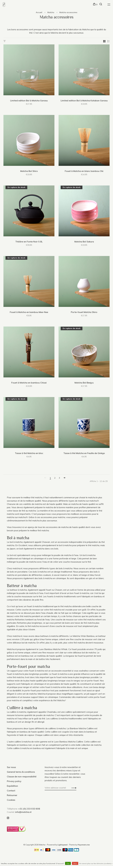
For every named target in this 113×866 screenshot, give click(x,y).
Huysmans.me (84, 845)
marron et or (66, 575)
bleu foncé (95, 575)
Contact (11, 790)
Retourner (12, 795)
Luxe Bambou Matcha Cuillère (68, 741)
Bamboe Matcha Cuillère (82, 728)
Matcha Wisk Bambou (84, 636)
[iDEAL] (36, 850)
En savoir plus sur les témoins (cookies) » (95, 863)
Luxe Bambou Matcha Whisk (53, 649)
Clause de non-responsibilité (21, 776)
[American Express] (70, 850)
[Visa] (53, 850)
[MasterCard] (47, 850)
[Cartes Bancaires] (76, 850)
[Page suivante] (64, 478)
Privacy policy (14, 781)
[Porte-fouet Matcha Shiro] (84, 282)
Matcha (50, 12)
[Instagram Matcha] (8, 818)
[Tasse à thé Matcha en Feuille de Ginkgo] (84, 423)
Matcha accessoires (68, 12)
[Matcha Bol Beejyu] (84, 352)
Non (75, 863)
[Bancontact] (42, 850)
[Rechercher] (101, 4)
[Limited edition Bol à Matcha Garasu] (28, 70)
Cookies (11, 799)
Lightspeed (62, 845)
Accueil (39, 12)
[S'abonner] (73, 788)
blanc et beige (80, 575)
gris (90, 578)
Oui (68, 863)
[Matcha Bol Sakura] (84, 211)
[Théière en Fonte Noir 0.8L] (28, 211)
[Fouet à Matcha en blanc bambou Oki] (84, 141)
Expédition (12, 785)
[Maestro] (65, 850)
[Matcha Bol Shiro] (28, 141)
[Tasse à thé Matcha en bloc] (28, 423)
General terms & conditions (21, 771)
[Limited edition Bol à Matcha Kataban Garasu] (84, 70)
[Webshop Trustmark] (17, 830)
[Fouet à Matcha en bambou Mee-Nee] (28, 282)
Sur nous (11, 767)
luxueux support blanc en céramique (40, 697)
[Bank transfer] (59, 850)
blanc (101, 578)
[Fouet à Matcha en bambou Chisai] (28, 352)
